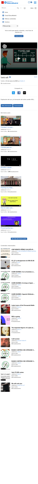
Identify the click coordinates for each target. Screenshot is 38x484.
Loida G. (19, 273)
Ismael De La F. (21, 385)
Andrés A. (22, 81)
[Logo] (5, 46)
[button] (19, 58)
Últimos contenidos (10, 19)
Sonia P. (19, 318)
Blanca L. (19, 307)
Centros (7, 22)
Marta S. (19, 374)
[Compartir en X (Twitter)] (13, 92)
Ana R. (18, 262)
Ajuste (35, 77)
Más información (7, 105)
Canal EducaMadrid (10, 15)
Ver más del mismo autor (19, 238)
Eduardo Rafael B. (21, 340)
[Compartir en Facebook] (18, 92)
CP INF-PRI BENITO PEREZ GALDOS (26, 251)
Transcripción (18, 105)
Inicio (6, 12)
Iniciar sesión (18, 36)
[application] (19, 58)
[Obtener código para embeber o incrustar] (24, 92)
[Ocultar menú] (34, 8)
